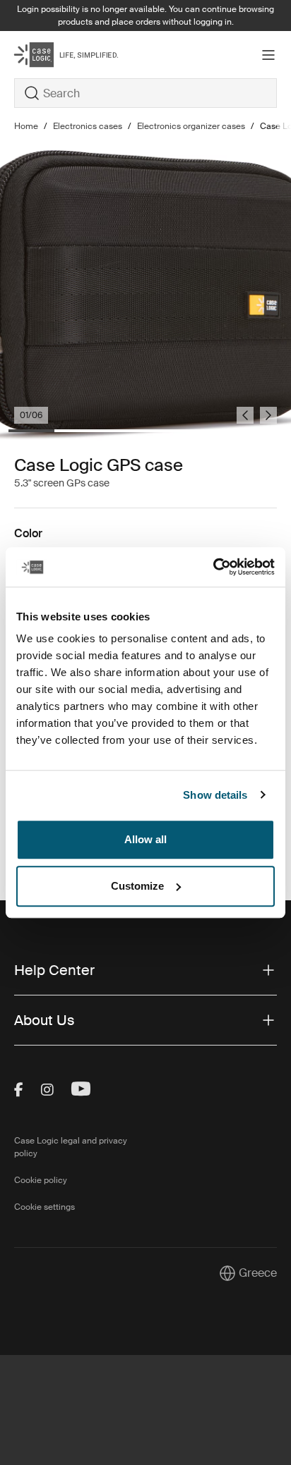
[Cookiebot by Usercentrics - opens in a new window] (213, 567)
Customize (137, 886)
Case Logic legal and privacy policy (70, 1147)
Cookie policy (40, 1180)
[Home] (58, 54)
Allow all (145, 839)
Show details (215, 795)
